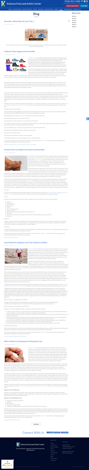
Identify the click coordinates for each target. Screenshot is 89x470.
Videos (56, 9)
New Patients (49, 9)
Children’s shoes (32, 58)
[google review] (87, 2)
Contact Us (77, 9)
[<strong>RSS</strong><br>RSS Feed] (68, 21)
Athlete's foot (31, 347)
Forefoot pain (39, 159)
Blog (61, 9)
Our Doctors (17, 9)
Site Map (74, 466)
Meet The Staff (27, 9)
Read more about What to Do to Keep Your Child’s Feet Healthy (20, 144)
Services (41, 9)
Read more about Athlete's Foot (12, 420)
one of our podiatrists (52, 192)
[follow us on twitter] (85, 2)
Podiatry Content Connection (33, 466)
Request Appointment (73, 6)
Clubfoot (30, 249)
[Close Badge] (13, 460)
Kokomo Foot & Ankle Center (20, 105)
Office (35, 9)
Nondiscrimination (80, 466)
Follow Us (57, 432)
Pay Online (84, 6)
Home (10, 9)
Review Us (65, 432)
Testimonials (68, 9)
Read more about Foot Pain (11, 237)
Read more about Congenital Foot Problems (15, 336)
